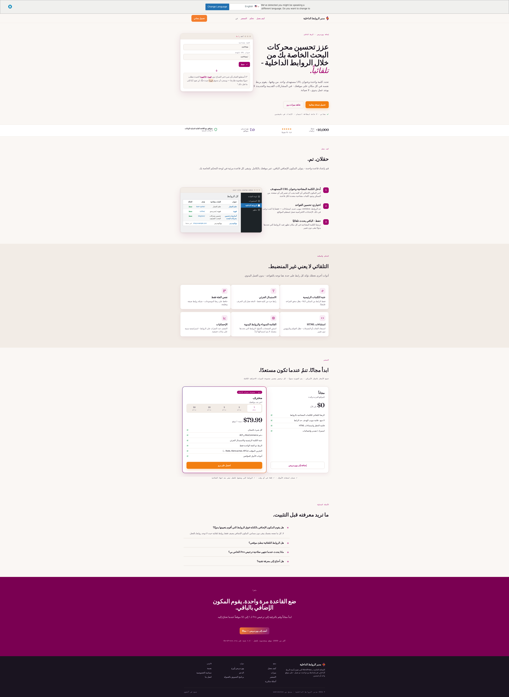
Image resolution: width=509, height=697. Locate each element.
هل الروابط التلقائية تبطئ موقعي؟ (266, 542)
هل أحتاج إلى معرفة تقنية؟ (270, 561)
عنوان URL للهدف (242, 52)
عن (236, 18)
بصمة (209, 668)
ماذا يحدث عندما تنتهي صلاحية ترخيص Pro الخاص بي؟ (256, 551)
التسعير (244, 18)
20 (209, 408)
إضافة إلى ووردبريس (298, 465)
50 (194, 408)
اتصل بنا (208, 677)
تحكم (252, 18)
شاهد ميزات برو (293, 104)
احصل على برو (224, 465)
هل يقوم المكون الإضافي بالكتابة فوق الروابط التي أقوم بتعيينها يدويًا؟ (248, 527)
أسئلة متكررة (270, 681)
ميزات (273, 672)
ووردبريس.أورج (237, 668)
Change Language (217, 6)
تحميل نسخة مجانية (317, 104)
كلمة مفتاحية (244, 42)
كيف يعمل (260, 18)
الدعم (241, 672)
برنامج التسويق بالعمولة (234, 677)
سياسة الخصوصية (204, 672)
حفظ (243, 64)
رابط (238, 36)
